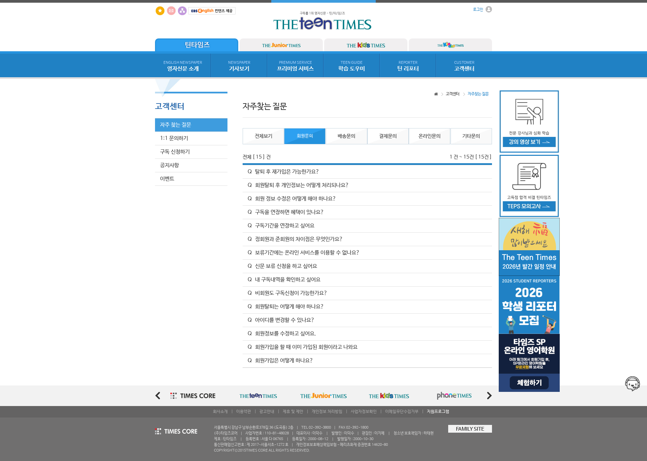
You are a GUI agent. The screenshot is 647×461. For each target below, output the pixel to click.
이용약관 (243, 411)
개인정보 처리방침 (327, 411)
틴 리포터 (408, 66)
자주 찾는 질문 (175, 125)
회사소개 (220, 411)
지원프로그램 (438, 411)
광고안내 (266, 411)
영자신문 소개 (182, 66)
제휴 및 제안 (293, 411)
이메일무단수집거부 (402, 411)
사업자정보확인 (364, 411)
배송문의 (346, 136)
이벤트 (167, 179)
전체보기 (263, 136)
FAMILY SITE (470, 429)
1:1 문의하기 (174, 138)
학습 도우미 (351, 66)
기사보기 (239, 66)
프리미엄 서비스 (295, 66)
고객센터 (464, 66)
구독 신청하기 (175, 152)
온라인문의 (429, 136)
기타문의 (471, 136)
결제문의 (388, 136)
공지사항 (169, 165)
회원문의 (305, 136)
